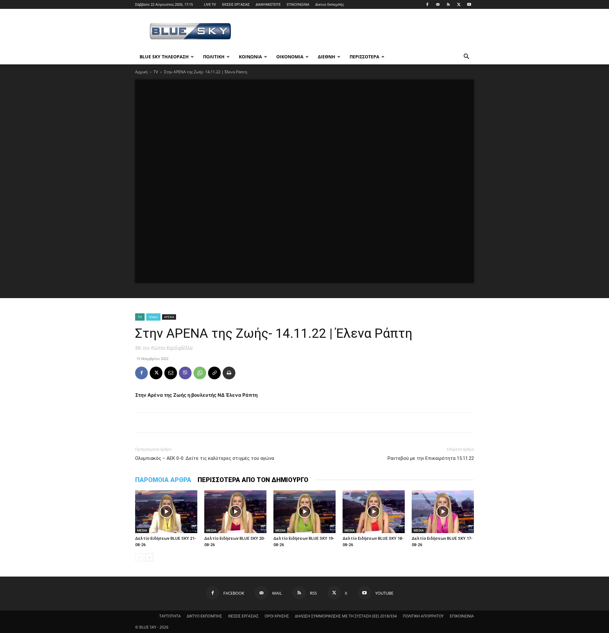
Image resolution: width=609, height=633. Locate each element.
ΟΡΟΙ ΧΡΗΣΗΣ (277, 616)
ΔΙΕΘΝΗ (326, 57)
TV (156, 72)
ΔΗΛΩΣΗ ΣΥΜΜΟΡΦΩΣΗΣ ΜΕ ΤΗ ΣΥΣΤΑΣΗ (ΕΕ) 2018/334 (346, 616)
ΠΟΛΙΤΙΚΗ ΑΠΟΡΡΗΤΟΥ (423, 616)
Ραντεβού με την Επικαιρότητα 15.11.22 (431, 458)
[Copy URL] (214, 373)
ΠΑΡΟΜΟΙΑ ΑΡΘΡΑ (163, 480)
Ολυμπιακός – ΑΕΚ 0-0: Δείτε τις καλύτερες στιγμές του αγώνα (204, 458)
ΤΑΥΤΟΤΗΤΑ (170, 616)
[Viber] (185, 373)
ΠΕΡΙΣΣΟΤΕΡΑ (364, 57)
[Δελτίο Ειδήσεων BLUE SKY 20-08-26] (235, 511)
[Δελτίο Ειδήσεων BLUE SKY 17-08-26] (443, 511)
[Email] (170, 373)
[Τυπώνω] (229, 373)
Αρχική (141, 72)
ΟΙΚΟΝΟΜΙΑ (290, 57)
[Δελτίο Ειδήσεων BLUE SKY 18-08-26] (374, 511)
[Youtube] (469, 4)
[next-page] (149, 557)
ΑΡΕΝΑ (169, 317)
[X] (458, 4)
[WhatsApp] (199, 373)
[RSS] (448, 4)
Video (153, 317)
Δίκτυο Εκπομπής (329, 4)
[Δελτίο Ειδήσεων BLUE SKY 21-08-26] (166, 511)
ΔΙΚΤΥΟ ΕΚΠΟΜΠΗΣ (204, 616)
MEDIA (142, 530)
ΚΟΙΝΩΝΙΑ (250, 57)
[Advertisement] (358, 32)
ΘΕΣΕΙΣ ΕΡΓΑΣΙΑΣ (236, 4)
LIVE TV (210, 4)
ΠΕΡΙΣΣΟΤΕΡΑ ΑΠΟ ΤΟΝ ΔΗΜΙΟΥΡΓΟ (253, 480)
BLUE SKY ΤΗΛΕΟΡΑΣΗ (164, 57)
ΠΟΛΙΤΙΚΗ (214, 57)
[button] (466, 57)
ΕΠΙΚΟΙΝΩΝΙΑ (298, 4)
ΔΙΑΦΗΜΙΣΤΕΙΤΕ (268, 4)
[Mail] (437, 4)
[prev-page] (139, 557)
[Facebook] (427, 4)
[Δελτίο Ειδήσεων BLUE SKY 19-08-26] (304, 511)
